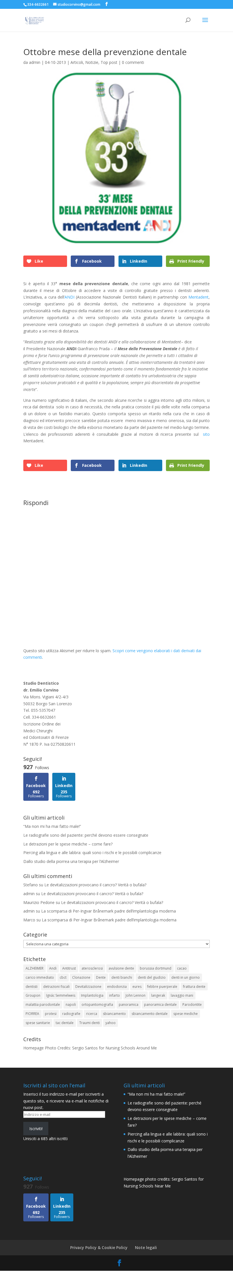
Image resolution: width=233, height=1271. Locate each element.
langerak (158, 995)
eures (137, 986)
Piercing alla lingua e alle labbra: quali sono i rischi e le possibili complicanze (92, 852)
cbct (63, 977)
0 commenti (133, 62)
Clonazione (81, 977)
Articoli (76, 62)
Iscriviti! (36, 1128)
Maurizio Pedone (39, 902)
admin (34, 62)
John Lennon (135, 995)
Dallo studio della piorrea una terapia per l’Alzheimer (71, 861)
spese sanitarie (38, 1022)
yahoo (110, 1022)
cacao (182, 968)
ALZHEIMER (34, 968)
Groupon (33, 995)
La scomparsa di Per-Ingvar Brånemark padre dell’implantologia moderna (108, 911)
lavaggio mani (182, 995)
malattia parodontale (43, 1004)
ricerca (91, 1013)
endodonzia (117, 986)
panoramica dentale (160, 1004)
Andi (53, 968)
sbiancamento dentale (150, 1013)
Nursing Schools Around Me (131, 1048)
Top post (109, 62)
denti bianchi (121, 977)
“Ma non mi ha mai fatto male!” (52, 826)
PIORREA (32, 1013)
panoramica (128, 1004)
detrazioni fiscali (56, 986)
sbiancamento (114, 1013)
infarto (114, 995)
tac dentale (65, 1022)
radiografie (71, 1013)
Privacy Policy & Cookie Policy (99, 1247)
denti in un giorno (185, 977)
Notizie (91, 62)
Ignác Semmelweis (60, 995)
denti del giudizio (152, 977)
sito (206, 434)
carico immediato (40, 977)
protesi (51, 1013)
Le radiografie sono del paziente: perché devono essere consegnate (85, 835)
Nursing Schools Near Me (147, 1186)
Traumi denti (89, 1022)
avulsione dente (121, 968)
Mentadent (198, 297)
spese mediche (185, 1013)
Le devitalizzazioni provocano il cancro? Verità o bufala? (95, 884)
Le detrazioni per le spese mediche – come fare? (68, 844)
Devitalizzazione (88, 986)
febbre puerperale (162, 986)
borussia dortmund (155, 968)
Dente (101, 977)
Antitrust (69, 968)
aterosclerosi (92, 968)
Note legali (146, 1247)
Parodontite (192, 1004)
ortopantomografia (97, 1004)
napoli (71, 1004)
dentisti (32, 986)
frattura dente (194, 986)
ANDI (69, 297)
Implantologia (92, 995)
